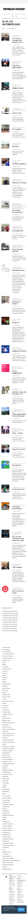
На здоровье (16, 129)
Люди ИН (5, 767)
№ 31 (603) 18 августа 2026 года (10, 615)
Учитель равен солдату (8, 858)
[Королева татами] (5, 449)
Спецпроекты (6, 847)
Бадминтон (16, 465)
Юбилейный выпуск (7, 869)
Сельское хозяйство (7, 828)
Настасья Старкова (18, 233)
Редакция (5, 817)
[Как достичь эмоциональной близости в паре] (5, 534)
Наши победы (6, 783)
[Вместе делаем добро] (5, 589)
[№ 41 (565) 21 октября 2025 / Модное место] (5, 37)
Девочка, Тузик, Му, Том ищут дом (19, 393)
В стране (19, 62)
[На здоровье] (5, 128)
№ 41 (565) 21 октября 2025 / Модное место (17, 40)
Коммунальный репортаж (18, 208)
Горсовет (19, 247)
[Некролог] (5, 321)
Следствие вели (6, 832)
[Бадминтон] (5, 465)
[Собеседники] (5, 565)
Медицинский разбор (7, 770)
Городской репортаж (7, 714)
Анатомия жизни (6, 660)
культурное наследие (7, 750)
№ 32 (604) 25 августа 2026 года (10, 613)
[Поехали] (5, 145)
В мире (4, 675)
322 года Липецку (7, 651)
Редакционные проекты (8, 815)
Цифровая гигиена (19, 351)
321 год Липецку (6, 649)
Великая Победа (6, 684)
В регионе (14, 62)
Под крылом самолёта (8, 804)
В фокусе (5, 681)
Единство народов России (9, 722)
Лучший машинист (19, 164)
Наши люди (14, 162)
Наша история (6, 778)
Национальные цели (7, 774)
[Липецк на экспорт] (5, 181)
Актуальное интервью (17, 204)
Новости (17, 36)
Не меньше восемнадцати (17, 211)
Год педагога (6, 705)
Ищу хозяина (15, 390)
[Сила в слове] (5, 110)
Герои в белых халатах (8, 701)
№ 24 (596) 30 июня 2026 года (10, 630)
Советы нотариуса (7, 836)
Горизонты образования (17, 66)
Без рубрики (5, 666)
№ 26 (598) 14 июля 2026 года (10, 626)
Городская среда (16, 144)
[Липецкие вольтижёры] (5, 506)
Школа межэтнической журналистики (11, 860)
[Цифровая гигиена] (5, 349)
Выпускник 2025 (6, 694)
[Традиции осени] (5, 268)
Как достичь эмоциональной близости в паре (18, 538)
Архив (13, 36)
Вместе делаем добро (18, 592)
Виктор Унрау (16, 185)
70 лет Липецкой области (8, 653)
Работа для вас (6, 813)
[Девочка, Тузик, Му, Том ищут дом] (5, 390)
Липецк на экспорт (19, 183)
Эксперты (14, 535)
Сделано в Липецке (7, 826)
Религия (4, 819)
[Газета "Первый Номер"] (14, 9)
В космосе (5, 673)
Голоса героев (6, 709)
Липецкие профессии (8, 759)
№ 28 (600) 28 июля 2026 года (10, 622)
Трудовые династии (7, 856)
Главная (3, 28)
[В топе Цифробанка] (5, 368)
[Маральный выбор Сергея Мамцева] (5, 411)
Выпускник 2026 (6, 696)
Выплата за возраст (16, 303)
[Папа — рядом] (5, 430)
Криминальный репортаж (8, 748)
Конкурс (4, 744)
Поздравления (15, 431)
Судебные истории (7, 851)
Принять (21, 909)
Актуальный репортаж (8, 658)
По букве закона (6, 800)
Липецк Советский (7, 757)
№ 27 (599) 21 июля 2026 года (10, 624)
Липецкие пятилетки (7, 761)
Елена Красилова (17, 115)
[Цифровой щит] (5, 86)
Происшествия (6, 811)
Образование (20, 349)
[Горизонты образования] (5, 62)
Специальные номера (8, 843)
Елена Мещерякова (18, 435)
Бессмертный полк (7, 668)
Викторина (5, 686)
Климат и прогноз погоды (8, 733)
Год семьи (5, 707)
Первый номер (17, 70)
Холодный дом (17, 231)
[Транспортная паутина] (5, 246)
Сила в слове (17, 113)
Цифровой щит (18, 88)
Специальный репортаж (8, 845)
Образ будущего (6, 789)
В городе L (5, 671)
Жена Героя (5, 724)
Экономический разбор (8, 864)
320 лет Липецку (6, 647)
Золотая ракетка (18, 489)
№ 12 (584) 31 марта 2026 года (10, 611)
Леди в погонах (6, 755)
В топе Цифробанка (17, 372)
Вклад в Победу (6, 688)
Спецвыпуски (6, 841)
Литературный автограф (17, 268)
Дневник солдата (6, 720)
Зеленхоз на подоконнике (9, 729)
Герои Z (4, 699)
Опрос (4, 793)
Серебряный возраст (7, 830)
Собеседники (17, 567)
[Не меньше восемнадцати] (5, 205)
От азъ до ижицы (6, 795)
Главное (4, 703)
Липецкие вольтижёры (16, 508)
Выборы (4, 692)
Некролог (14, 320)
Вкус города (5, 690)
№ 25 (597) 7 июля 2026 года (9, 628)
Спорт (24, 127)
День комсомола (6, 718)
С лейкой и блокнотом (8, 823)
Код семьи (5, 737)
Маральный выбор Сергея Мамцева (19, 415)
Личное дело (6, 765)
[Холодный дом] (5, 228)
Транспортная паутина (17, 250)
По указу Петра (6, 802)
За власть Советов (7, 727)
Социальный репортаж (17, 300)
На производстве (6, 772)
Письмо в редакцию (7, 798)
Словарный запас (7, 834)
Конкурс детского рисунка (9, 746)
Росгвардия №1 (6, 821)
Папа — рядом (17, 433)
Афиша (4, 664)
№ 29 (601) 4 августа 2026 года (10, 619)
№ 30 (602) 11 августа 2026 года (10, 617)
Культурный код (15, 565)
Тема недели (6, 854)
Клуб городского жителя (8, 735)
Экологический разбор (8, 862)
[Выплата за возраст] (5, 300)
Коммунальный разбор (17, 207)
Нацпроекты (5, 776)
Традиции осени (18, 270)
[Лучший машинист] (5, 162)
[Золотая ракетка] (5, 489)
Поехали (15, 146)
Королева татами (18, 449)
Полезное (5, 808)
